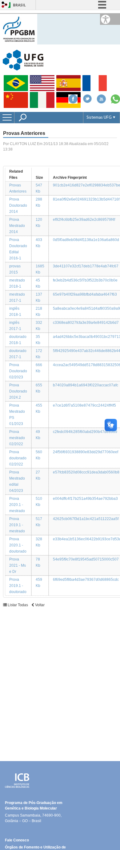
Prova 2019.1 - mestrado (17, 525)
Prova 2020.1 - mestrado (17, 504)
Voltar (39, 605)
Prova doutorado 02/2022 (17, 458)
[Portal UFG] (23, 59)
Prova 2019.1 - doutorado (17, 585)
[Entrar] (4, 5)
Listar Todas (18, 605)
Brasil (19, 5)
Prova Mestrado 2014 (17, 225)
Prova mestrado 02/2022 (17, 438)
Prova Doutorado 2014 (18, 205)
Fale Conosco (17, 840)
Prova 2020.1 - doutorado (17, 545)
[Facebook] (73, 102)
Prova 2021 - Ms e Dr (17, 565)
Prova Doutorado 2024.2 (18, 391)
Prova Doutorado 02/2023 (18, 371)
